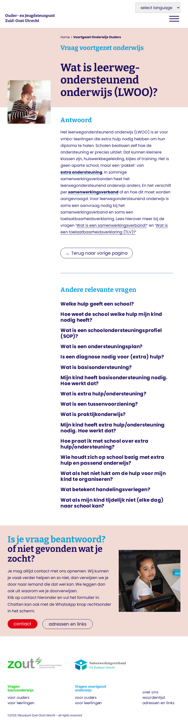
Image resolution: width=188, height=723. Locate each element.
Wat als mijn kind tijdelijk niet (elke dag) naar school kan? (112, 503)
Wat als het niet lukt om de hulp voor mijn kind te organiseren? (112, 476)
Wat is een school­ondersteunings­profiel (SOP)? (111, 333)
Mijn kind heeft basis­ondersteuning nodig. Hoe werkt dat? (113, 380)
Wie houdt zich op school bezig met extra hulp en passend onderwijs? (112, 460)
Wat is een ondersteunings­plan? (101, 346)
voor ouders (18, 697)
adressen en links (158, 702)
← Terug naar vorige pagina (97, 253)
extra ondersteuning (81, 172)
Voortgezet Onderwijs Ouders (97, 37)
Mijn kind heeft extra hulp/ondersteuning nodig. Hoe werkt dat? (112, 427)
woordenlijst (153, 697)
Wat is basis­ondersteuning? (96, 367)
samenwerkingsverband (93, 192)
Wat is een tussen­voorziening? (99, 404)
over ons (150, 692)
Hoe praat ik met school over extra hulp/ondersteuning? (104, 444)
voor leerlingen (21, 702)
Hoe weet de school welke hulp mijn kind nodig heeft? (111, 317)
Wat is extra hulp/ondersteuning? (103, 393)
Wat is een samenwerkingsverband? (111, 225)
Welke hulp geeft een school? (97, 303)
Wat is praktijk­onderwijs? (93, 414)
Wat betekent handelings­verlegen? (105, 489)
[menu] (174, 19)
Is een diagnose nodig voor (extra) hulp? (112, 356)
